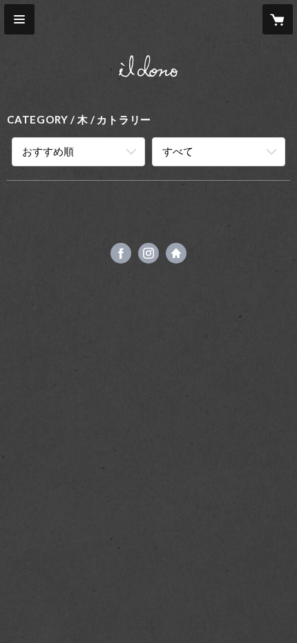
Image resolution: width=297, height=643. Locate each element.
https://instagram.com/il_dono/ (148, 253)
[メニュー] (19, 19)
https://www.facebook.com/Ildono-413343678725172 (121, 253)
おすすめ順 (48, 151)
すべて (177, 151)
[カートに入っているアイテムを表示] (277, 19)
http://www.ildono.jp (176, 253)
